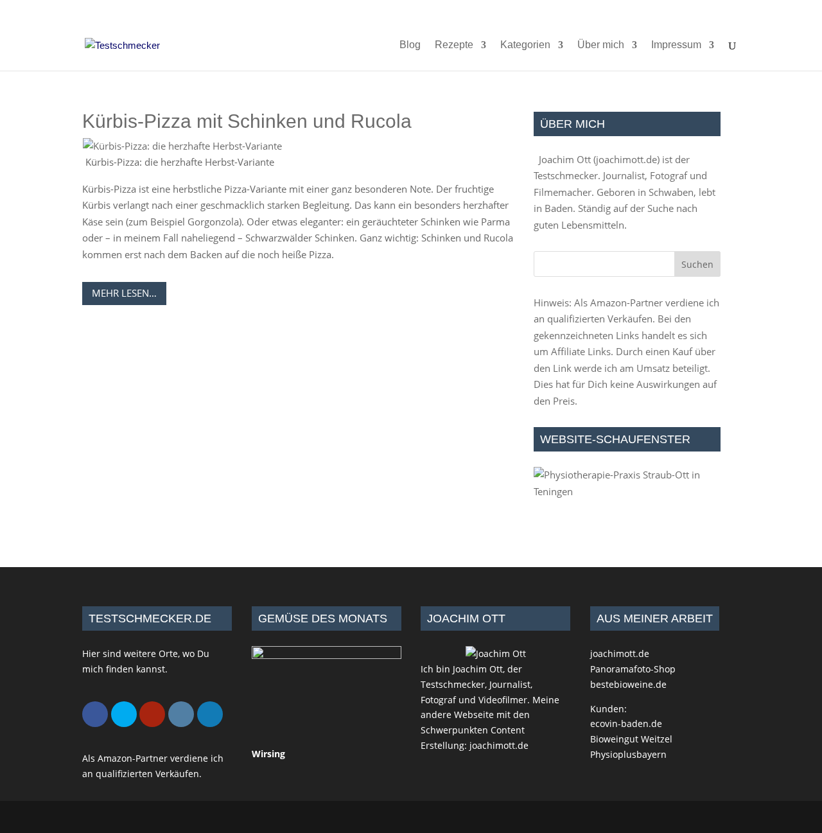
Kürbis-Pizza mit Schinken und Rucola (247, 121)
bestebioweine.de (628, 684)
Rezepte (454, 45)
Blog (410, 45)
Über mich (600, 45)
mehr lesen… (124, 292)
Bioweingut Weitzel (631, 739)
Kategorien (525, 45)
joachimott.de (626, 159)
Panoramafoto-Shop (633, 669)
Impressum (676, 45)
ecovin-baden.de (626, 723)
